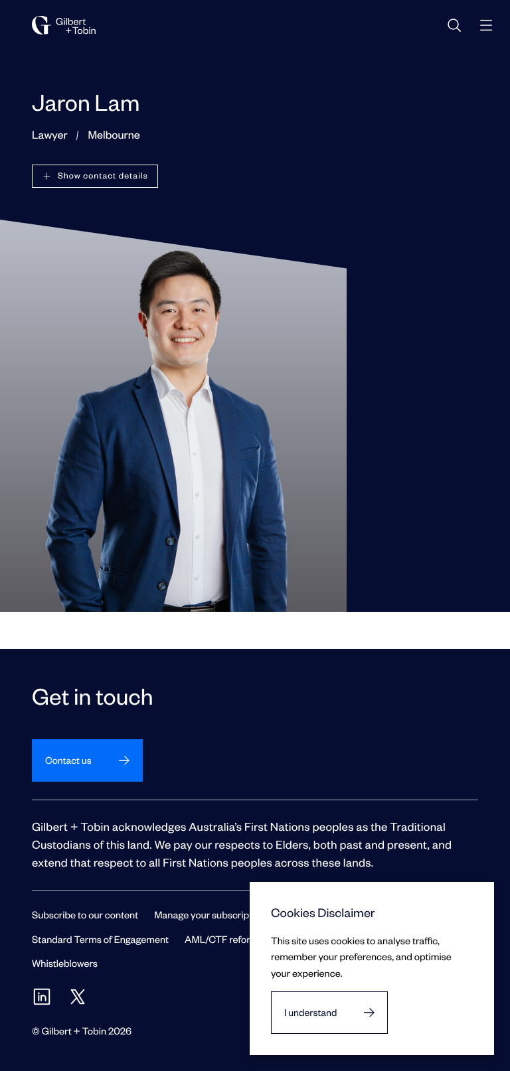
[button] (95, 176)
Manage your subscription (209, 914)
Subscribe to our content (85, 914)
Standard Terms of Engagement (100, 939)
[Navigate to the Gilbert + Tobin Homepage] (64, 25)
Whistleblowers (65, 962)
